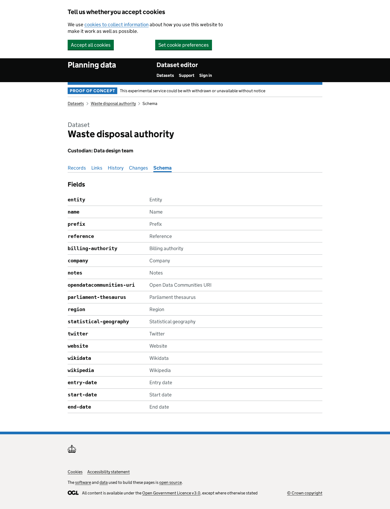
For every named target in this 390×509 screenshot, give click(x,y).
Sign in (205, 75)
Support (186, 75)
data (103, 482)
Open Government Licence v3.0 (171, 492)
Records (77, 168)
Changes (138, 168)
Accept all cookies (91, 45)
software (83, 482)
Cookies (75, 471)
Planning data (92, 65)
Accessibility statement (108, 471)
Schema (162, 168)
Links (96, 168)
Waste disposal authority (113, 103)
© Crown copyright (304, 492)
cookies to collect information (116, 24)
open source (170, 482)
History (116, 168)
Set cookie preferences (183, 45)
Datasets (165, 75)
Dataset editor (177, 65)
